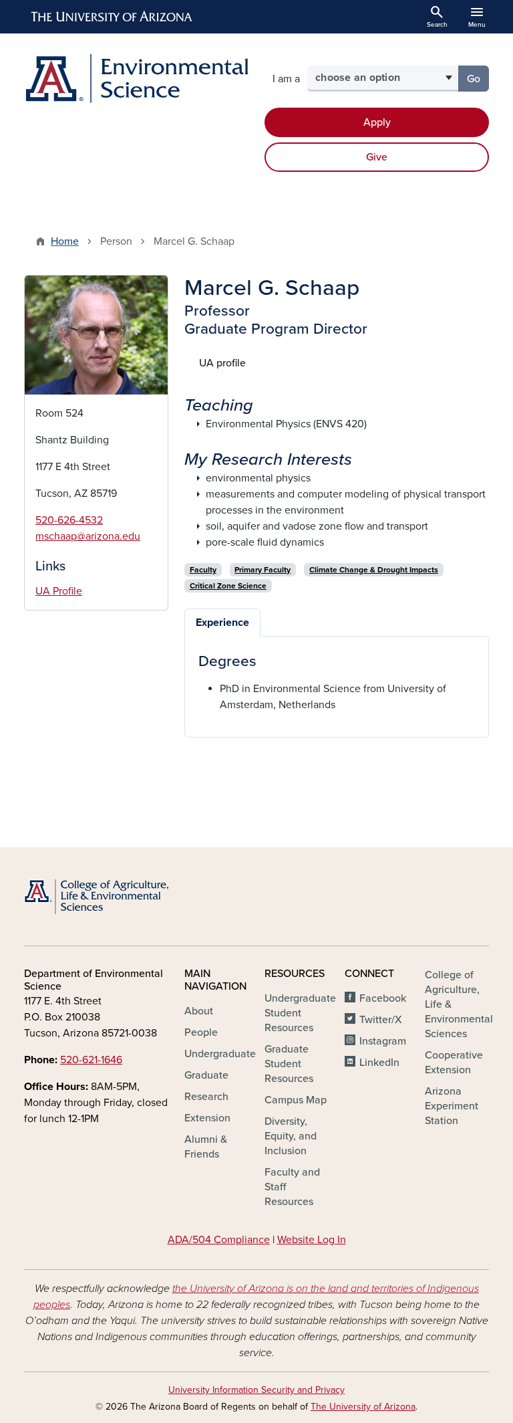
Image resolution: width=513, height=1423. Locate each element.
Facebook (382, 998)
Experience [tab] (222, 622)
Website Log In (311, 1239)
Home (65, 241)
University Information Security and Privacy (256, 1390)
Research (206, 1096)
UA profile (222, 363)
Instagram (382, 1041)
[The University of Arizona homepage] (112, 16)
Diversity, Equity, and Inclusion (291, 1136)
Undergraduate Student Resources (300, 1013)
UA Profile (58, 591)
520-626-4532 (69, 520)
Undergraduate (220, 1054)
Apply (377, 122)
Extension (207, 1118)
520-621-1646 (91, 1060)
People (201, 1032)
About (198, 1011)
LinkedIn (379, 1062)
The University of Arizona (363, 1406)
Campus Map (296, 1100)
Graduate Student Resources (289, 1064)
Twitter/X (380, 1019)
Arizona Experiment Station (451, 1106)
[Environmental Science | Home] (136, 78)
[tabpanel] (336, 682)
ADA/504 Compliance (219, 1239)
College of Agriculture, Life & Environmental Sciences (459, 1004)
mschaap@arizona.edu (87, 536)
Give (376, 157)
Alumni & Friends (205, 1147)
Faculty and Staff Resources (292, 1187)
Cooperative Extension (454, 1063)
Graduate (206, 1075)
